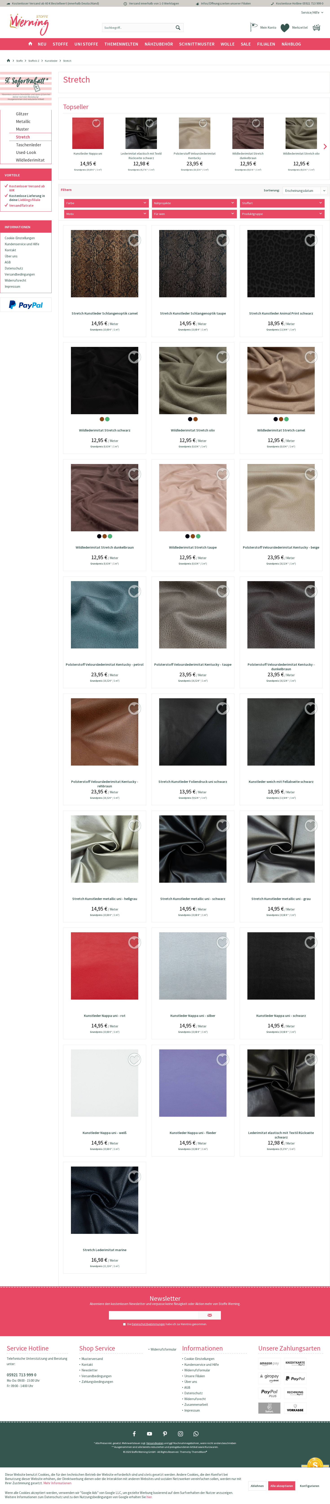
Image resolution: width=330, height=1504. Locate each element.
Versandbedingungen (20, 274)
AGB (8, 262)
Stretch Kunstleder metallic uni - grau (281, 898)
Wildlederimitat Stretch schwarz (104, 430)
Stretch (23, 137)
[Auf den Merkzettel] (97, 124)
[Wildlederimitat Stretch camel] (281, 380)
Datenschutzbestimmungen (148, 1324)
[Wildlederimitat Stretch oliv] (301, 133)
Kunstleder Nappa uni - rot (104, 1015)
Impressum (12, 286)
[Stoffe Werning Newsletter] (26, 88)
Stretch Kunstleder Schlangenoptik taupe (193, 313)
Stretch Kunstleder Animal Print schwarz (281, 313)
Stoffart (247, 203)
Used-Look (26, 152)
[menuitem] (310, 12)
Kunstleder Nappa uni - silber (192, 1015)
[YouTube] (149, 1433)
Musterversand (92, 1359)
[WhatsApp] (195, 1433)
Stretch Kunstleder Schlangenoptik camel (105, 313)
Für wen (159, 214)
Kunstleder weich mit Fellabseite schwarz (281, 781)
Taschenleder (28, 144)
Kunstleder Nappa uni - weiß (105, 1132)
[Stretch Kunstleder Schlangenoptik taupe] (193, 263)
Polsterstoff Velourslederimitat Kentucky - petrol (104, 664)
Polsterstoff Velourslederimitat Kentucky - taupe (192, 664)
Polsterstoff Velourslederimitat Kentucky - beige (281, 547)
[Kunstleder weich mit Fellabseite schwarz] (281, 732)
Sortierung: (272, 190)
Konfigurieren (309, 1486)
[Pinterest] (165, 1433)
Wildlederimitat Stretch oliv (301, 153)
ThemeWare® (199, 1452)
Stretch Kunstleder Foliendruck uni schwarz (192, 781)
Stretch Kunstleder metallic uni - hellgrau (104, 898)
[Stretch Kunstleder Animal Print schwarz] (281, 263)
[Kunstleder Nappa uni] (88, 133)
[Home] (30, 44)
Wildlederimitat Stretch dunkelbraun (248, 155)
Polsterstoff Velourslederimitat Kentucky (195, 155)
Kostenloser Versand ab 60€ (27, 188)
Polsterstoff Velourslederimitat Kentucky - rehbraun (104, 783)
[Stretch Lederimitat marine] (104, 1200)
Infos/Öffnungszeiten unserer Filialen (226, 3)
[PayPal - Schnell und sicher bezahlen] (26, 304)
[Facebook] (134, 1433)
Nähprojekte (162, 203)
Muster (22, 129)
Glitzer (22, 113)
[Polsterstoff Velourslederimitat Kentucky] (194, 133)
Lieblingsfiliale (29, 200)
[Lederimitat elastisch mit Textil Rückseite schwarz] (141, 133)
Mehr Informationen (57, 1483)
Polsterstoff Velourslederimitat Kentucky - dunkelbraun (281, 666)
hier (149, 1497)
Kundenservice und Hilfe (22, 244)
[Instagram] (180, 1433)
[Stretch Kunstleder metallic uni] (104, 849)
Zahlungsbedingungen (97, 1381)
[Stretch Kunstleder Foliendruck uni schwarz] (193, 732)
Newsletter (89, 1370)
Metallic (23, 121)
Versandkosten (154, 1443)
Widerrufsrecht (15, 280)
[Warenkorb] (316, 27)
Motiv (70, 214)
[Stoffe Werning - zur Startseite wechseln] (29, 25)
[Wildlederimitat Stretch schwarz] (104, 380)
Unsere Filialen (194, 1376)
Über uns (11, 256)
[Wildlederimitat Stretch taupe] (193, 497)
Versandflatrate (21, 205)
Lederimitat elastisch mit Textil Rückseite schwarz (141, 155)
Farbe (70, 203)
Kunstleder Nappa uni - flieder (193, 1132)
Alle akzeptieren (282, 1486)
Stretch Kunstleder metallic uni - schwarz (192, 898)
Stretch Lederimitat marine (104, 1250)
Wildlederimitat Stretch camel (281, 430)
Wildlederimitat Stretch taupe (193, 547)
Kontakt (10, 250)
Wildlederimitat (30, 160)
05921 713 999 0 (312, 3)
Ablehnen (257, 1486)
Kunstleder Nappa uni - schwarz (281, 1015)
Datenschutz (14, 268)
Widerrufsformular (163, 1349)
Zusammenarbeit (196, 1404)
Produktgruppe (252, 214)
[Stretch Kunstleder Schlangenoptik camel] (104, 263)
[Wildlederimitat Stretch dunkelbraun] (248, 133)
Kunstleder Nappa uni (88, 153)
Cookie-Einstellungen (20, 238)
